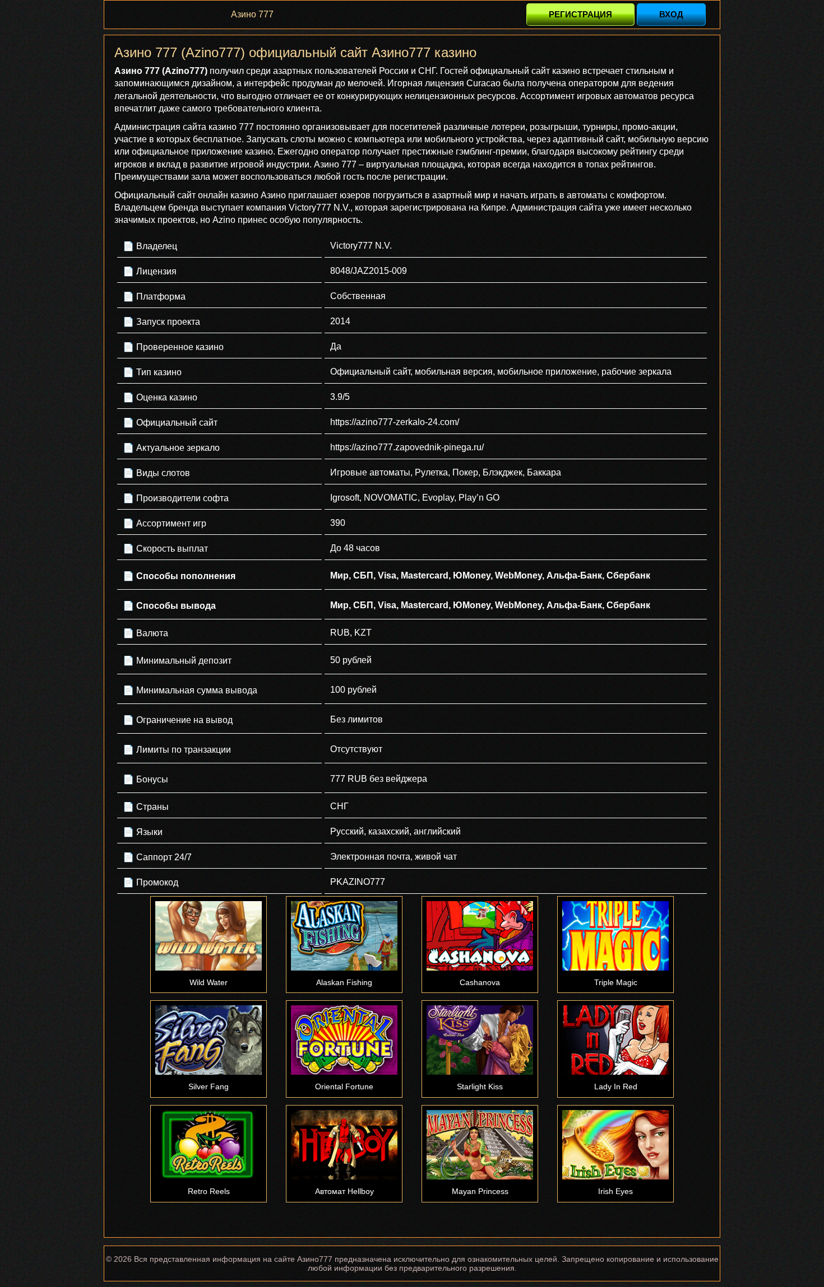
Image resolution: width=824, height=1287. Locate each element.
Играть (208, 935)
